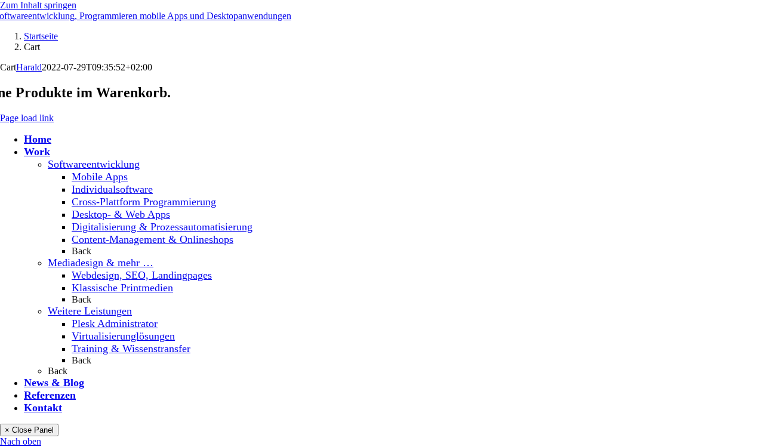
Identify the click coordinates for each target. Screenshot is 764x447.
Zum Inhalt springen (38, 5)
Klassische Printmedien (122, 288)
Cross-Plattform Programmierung (144, 202)
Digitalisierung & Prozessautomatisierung (162, 227)
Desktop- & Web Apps (121, 214)
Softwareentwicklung (94, 164)
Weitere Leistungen (90, 311)
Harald (29, 67)
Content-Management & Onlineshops (152, 239)
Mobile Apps (100, 177)
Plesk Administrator (115, 323)
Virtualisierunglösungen (123, 336)
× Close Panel (29, 430)
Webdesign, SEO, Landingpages (142, 275)
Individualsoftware (112, 189)
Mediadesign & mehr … (100, 263)
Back (81, 251)
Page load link (27, 118)
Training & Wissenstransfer (131, 348)
